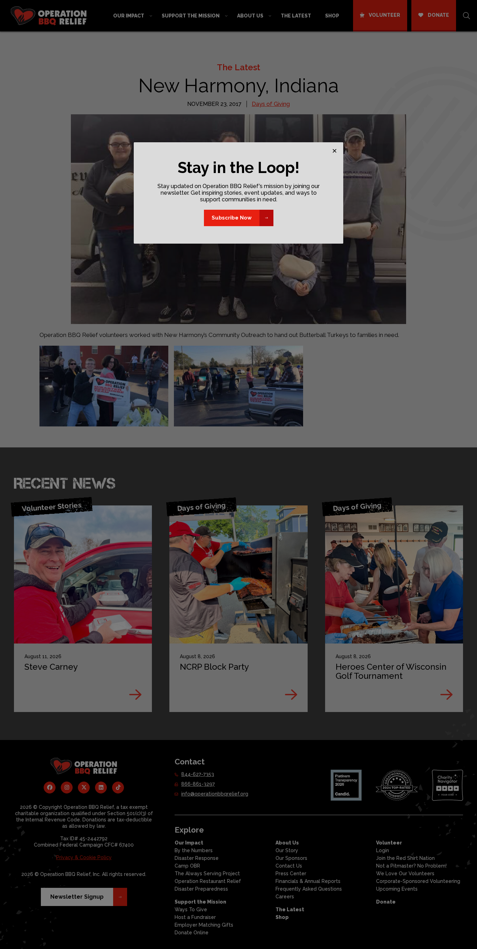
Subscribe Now (232, 218)
